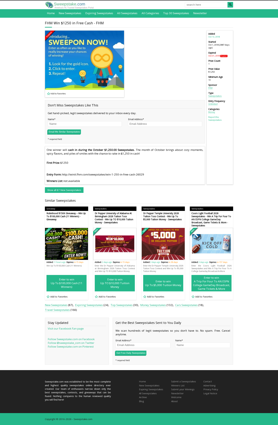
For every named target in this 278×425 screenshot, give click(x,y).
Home (51, 13)
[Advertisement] (166, 63)
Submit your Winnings (183, 389)
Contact (207, 381)
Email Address (135, 119)
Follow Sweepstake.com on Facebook (71, 339)
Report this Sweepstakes (215, 118)
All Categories (150, 13)
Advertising (209, 385)
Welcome (176, 397)
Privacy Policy (210, 389)
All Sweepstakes (127, 13)
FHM (210, 87)
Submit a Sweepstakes (183, 381)
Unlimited (213, 104)
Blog (141, 401)
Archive (143, 397)
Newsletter (200, 13)
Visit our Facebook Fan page (66, 328)
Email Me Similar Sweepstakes (64, 131)
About (174, 401)
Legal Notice (210, 393)
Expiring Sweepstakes (99, 13)
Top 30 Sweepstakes (176, 13)
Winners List (178, 385)
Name (51, 119)
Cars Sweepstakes (186, 305)
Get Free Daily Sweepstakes (130, 353)
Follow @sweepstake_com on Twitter (71, 343)
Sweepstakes (215, 95)
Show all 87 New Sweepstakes (64, 190)
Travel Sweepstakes (57, 310)
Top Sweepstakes (122, 305)
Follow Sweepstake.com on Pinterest (71, 346)
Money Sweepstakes (153, 305)
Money (211, 112)
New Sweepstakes (70, 13)
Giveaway (50, 208)
